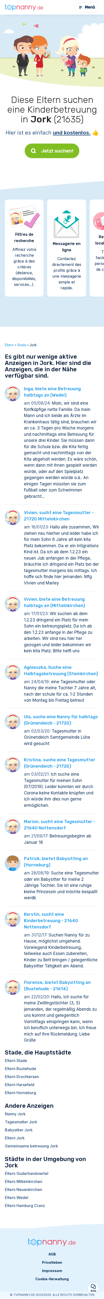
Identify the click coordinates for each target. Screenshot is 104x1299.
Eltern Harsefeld (19, 1084)
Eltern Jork (15, 1137)
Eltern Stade (16, 1060)
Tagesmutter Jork (21, 1121)
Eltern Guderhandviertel (26, 1173)
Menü (90, 7)
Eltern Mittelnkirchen (23, 1181)
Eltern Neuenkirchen (23, 1189)
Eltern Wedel (16, 1197)
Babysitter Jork (19, 1129)
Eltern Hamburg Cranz (25, 1205)
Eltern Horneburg (20, 1092)
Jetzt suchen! (57, 151)
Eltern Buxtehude (20, 1068)
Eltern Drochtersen (22, 1076)
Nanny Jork (15, 1113)
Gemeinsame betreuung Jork (31, 1146)
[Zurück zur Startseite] (24, 7)
